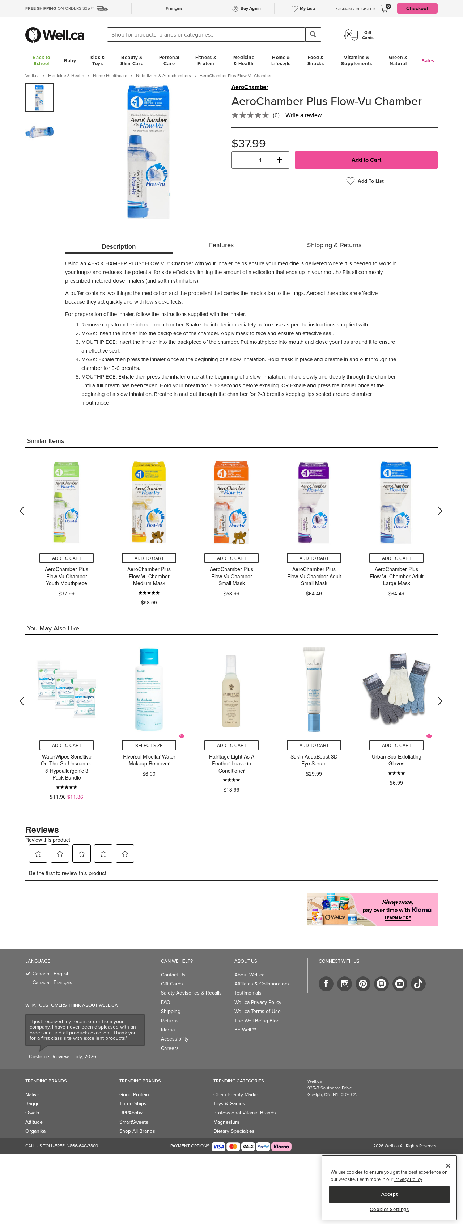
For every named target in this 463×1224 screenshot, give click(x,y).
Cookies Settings (389, 1209)
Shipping (170, 1011)
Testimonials (248, 992)
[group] (39, 97)
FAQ (165, 1002)
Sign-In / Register (355, 9)
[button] (241, 160)
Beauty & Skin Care (131, 60)
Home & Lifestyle (281, 60)
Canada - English (51, 973)
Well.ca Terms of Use (257, 1011)
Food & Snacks (315, 60)
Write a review (303, 115)
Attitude (34, 1122)
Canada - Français (52, 982)
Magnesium (226, 1122)
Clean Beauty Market (236, 1094)
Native (32, 1094)
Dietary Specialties (234, 1131)
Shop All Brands (137, 1131)
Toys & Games (229, 1103)
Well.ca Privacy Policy (257, 1002)
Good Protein (134, 1094)
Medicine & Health (244, 60)
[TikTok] (418, 983)
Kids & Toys (97, 60)
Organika (35, 1131)
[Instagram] (344, 983)
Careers (170, 1048)
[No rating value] (252, 115)
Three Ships (132, 1103)
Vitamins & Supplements (356, 60)
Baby (70, 61)
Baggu (32, 1103)
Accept (389, 1194)
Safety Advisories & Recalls (191, 992)
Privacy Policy (408, 1179)
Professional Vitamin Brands (244, 1112)
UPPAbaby (131, 1112)
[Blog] (381, 983)
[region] (389, 1187)
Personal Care (169, 60)
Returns (170, 1020)
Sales (428, 61)
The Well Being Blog (257, 1020)
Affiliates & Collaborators (261, 983)
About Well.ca (249, 974)
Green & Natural (398, 60)
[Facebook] (326, 983)
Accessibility (174, 1038)
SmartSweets (133, 1122)
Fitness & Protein (205, 60)
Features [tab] (221, 244)
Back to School (41, 60)
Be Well (245, 1029)
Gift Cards (172, 983)
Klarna (168, 1029)
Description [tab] (119, 246)
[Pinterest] (363, 983)
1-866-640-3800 (82, 1146)
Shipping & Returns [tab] (334, 244)
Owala (32, 1112)
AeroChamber (250, 87)
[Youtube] (399, 983)
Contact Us (173, 974)
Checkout (417, 8)
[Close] (448, 1166)
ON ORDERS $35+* (59, 8)
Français (174, 8)
